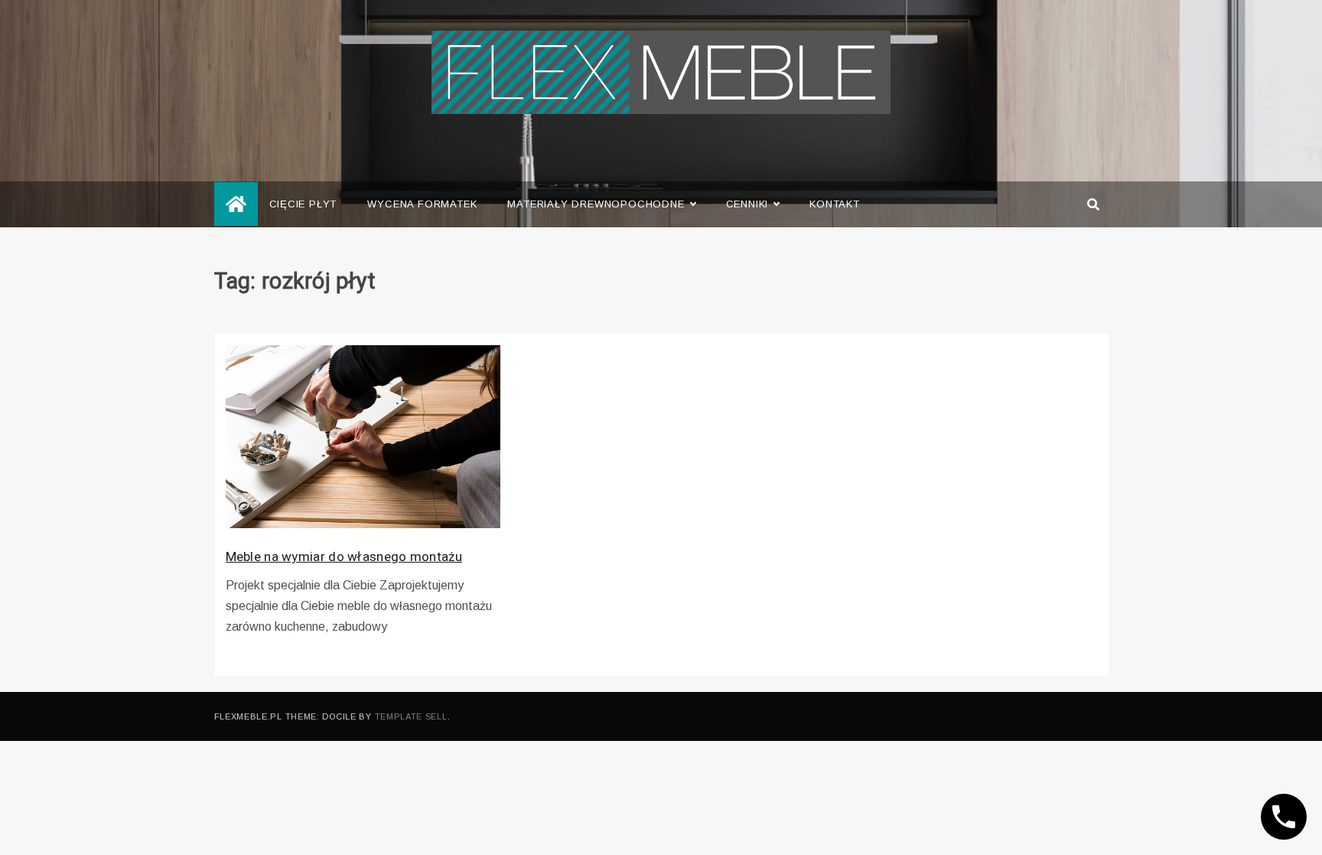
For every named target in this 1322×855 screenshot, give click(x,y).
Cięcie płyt (303, 204)
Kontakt (834, 204)
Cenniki (747, 204)
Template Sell (411, 716)
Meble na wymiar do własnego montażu (344, 556)
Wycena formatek (422, 204)
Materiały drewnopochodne (595, 204)
